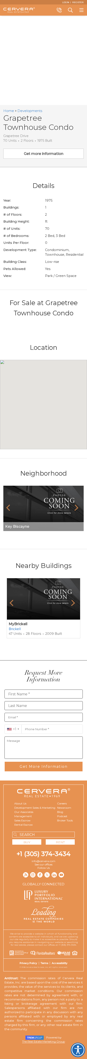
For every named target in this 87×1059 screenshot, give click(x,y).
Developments (29, 111)
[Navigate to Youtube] (61, 875)
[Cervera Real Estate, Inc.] (19, 10)
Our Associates (23, 812)
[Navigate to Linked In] (54, 875)
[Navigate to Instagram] (32, 875)
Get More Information (44, 766)
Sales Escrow (22, 820)
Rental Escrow (23, 824)
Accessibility (59, 963)
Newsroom (64, 807)
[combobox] (13, 729)
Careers (62, 803)
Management (23, 816)
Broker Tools (65, 820)
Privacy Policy (28, 963)
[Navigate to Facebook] (40, 875)
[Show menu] (81, 10)
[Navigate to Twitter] (47, 875)
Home (8, 111)
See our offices (43, 864)
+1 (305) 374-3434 (43, 854)
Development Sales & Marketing (34, 807)
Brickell (15, 629)
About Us (20, 803)
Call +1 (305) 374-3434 (59, 10)
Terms (44, 963)
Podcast (62, 816)
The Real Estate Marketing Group (43, 1041)
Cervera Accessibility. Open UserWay (78, 1050)
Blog (60, 812)
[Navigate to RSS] (25, 875)
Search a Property (70, 10)
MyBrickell (18, 624)
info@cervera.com (43, 861)
